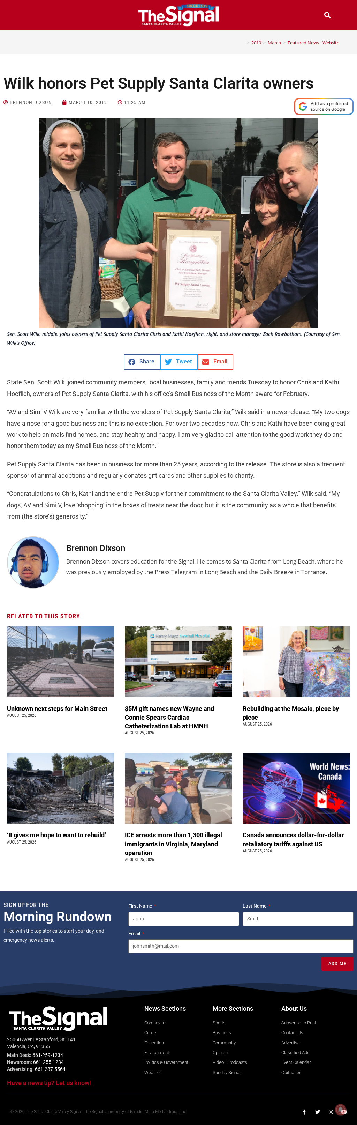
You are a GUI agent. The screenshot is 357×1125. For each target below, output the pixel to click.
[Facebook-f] (304, 1112)
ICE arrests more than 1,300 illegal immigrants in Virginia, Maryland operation (173, 843)
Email (134, 933)
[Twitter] (317, 1112)
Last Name (255, 906)
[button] (30, 16)
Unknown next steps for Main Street (58, 708)
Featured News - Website (313, 42)
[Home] (243, 42)
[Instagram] (330, 1112)
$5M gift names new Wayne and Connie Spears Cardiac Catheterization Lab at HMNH (169, 717)
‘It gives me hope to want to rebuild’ (57, 835)
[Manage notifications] (340, 1109)
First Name (140, 906)
